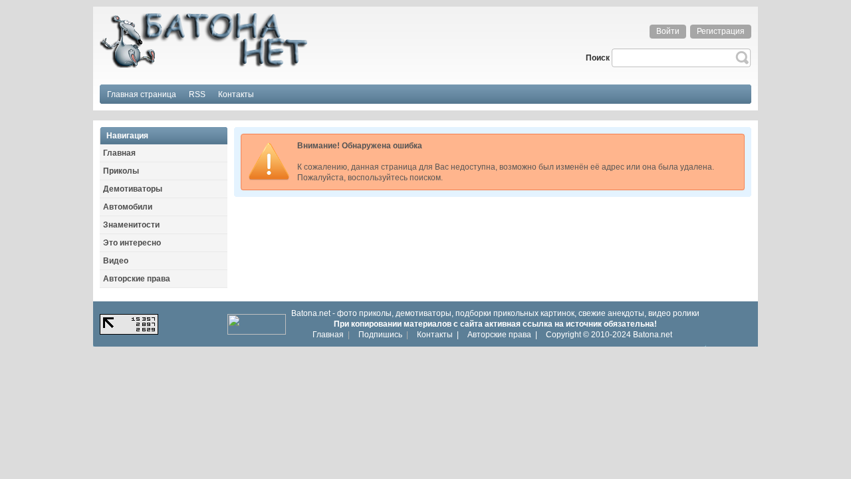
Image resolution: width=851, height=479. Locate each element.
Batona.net (652, 334)
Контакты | (438, 334)
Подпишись (380, 334)
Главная (328, 334)
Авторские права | (502, 334)
